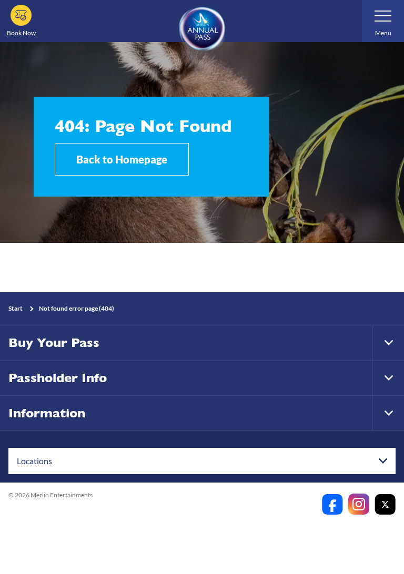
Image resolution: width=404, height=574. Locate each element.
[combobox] (202, 461)
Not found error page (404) (76, 308)
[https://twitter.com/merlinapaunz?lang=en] (385, 504)
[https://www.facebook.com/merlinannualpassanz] (332, 504)
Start (15, 308)
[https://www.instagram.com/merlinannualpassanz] (358, 504)
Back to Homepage (121, 159)
